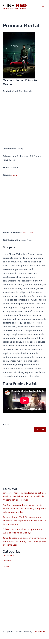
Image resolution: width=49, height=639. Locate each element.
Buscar (6, 424)
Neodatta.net (39, 631)
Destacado (8, 555)
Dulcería (7, 560)
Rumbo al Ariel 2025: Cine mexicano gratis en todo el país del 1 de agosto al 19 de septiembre (24, 520)
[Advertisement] (24, 121)
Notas (6, 565)
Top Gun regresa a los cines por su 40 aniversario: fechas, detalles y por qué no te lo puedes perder (24, 508)
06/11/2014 (27, 232)
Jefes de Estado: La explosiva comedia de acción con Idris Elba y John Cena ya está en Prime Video (24, 541)
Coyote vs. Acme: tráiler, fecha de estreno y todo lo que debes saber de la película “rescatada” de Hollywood (24, 496)
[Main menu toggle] (43, 6)
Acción (14, 175)
